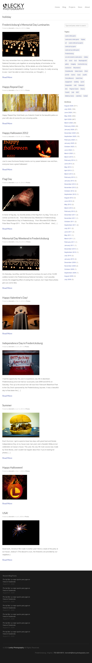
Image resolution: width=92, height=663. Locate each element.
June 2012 (68, 201)
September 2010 (70, 252)
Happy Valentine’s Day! (15, 297)
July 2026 (67, 109)
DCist (86, 71)
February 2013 (69, 177)
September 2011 (70, 225)
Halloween (81, 85)
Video (28, 28)
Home (57, 7)
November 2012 (70, 187)
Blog (64, 7)
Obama (83, 89)
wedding (76, 82)
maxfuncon (68, 67)
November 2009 (70, 266)
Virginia (83, 39)
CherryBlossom (69, 78)
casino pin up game (70, 46)
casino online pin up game (76, 43)
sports (82, 82)
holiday (86, 57)
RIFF (77, 92)
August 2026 (68, 106)
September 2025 (70, 136)
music (79, 75)
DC (66, 60)
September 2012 (70, 194)
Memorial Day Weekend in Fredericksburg (25, 238)
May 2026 (67, 116)
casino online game (70, 36)
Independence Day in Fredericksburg (22, 343)
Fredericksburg (69, 53)
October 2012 (69, 191)
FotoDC (67, 92)
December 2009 (70, 262)
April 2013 (68, 170)
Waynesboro (76, 67)
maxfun (73, 75)
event (70, 60)
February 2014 (69, 160)
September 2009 (70, 272)
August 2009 (68, 276)
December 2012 (70, 184)
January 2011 (69, 245)
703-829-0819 (59, 652)
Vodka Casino (78, 71)
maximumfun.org (82, 64)
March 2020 (68, 153)
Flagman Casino (74, 89)
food (75, 60)
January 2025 (69, 143)
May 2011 (67, 235)
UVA (73, 92)
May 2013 (67, 167)
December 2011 (70, 215)
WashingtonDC (83, 60)
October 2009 (69, 269)
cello (75, 85)
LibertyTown (79, 78)
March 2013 (68, 174)
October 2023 (69, 146)
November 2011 (70, 218)
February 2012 (69, 211)
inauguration (68, 85)
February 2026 (69, 126)
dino (66, 89)
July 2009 (67, 279)
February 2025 (69, 140)
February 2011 (69, 242)
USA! (5, 513)
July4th (85, 75)
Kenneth (11, 28)
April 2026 (68, 119)
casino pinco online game (72, 39)
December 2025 (70, 133)
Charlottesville (69, 71)
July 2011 (67, 228)
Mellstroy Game (69, 96)
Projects (72, 7)
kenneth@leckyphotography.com (77, 652)
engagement (68, 82)
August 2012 (68, 198)
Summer (7, 405)
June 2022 (68, 150)
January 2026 (69, 129)
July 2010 (67, 255)
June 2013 (68, 163)
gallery (67, 64)
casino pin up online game (72, 50)
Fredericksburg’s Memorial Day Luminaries (25, 24)
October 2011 (69, 221)
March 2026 (68, 123)
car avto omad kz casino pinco (73, 57)
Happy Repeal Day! (12, 86)
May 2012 (67, 204)
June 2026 (68, 112)
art (66, 43)
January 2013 (69, 181)
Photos (27, 90)
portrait (67, 75)
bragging (73, 64)
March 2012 (68, 208)
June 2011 (68, 232)
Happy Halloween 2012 (15, 132)
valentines (78, 96)
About (87, 7)
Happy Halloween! (12, 467)
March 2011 (68, 238)
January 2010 (69, 259)
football (85, 96)
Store (80, 7)
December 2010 (70, 249)
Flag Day (7, 179)
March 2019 (68, 157)
